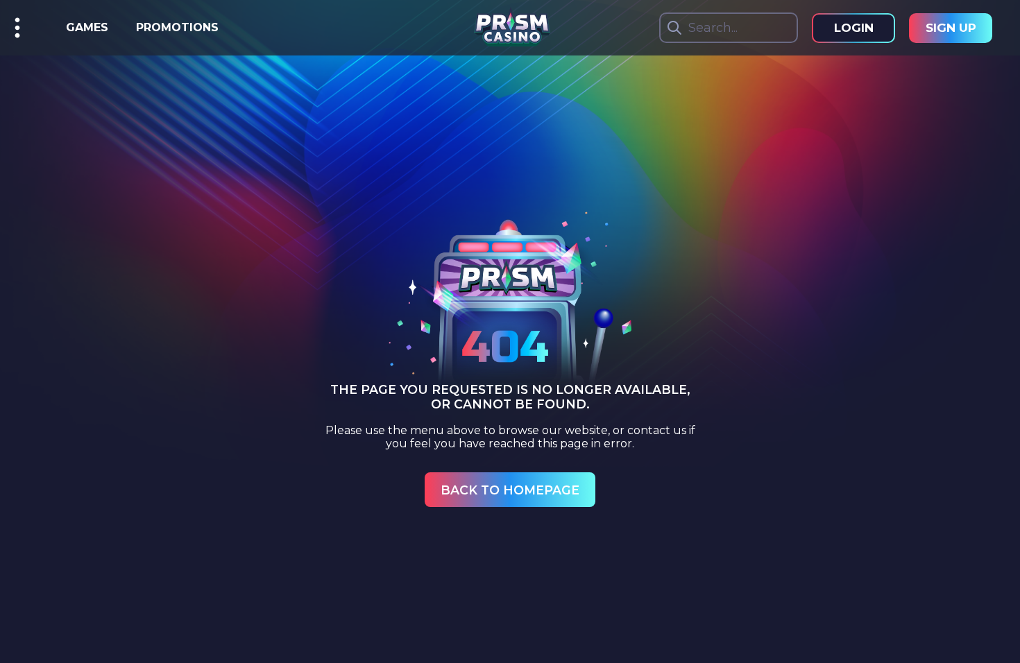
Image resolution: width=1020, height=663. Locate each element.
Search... (713, 27)
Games (87, 27)
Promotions (177, 27)
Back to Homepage (510, 490)
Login (854, 28)
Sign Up (951, 28)
